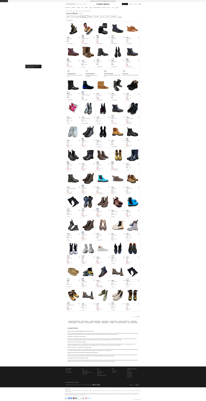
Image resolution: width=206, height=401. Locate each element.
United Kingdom (70, 399)
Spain (81, 399)
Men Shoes (75, 11)
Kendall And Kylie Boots (95, 321)
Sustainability (129, 372)
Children (86, 7)
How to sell (99, 370)
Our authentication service (87, 372)
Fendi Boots (80, 322)
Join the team (129, 375)
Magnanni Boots (85, 321)
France (66, 399)
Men (82, 7)
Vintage (103, 7)
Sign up (135, 4)
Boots (80, 11)
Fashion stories (129, 377)
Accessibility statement (69, 384)
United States (75, 399)
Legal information (77, 384)
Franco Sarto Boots (89, 322)
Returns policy (84, 373)
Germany (78, 399)
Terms (82, 384)
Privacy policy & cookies (88, 384)
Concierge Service (69, 372)
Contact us (114, 372)
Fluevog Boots (97, 322)
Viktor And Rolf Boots (132, 322)
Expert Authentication (90, 73)
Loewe (71, 11)
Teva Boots (112, 322)
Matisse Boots (105, 322)
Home (67, 11)
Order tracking (84, 370)
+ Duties (85, 64)
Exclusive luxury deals (108, 73)
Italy (83, 399)
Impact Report (129, 373)
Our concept (68, 370)
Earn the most (125, 73)
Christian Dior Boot (73, 322)
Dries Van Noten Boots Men (74, 321)
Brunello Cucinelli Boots (124, 321)
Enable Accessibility (4, 1)
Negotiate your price (71, 73)
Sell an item (125, 4)
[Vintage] (106, 7)
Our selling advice (100, 372)
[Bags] (92, 7)
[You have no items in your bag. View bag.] (140, 4)
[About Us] (119, 7)
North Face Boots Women (121, 322)
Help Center (114, 370)
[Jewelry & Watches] (101, 7)
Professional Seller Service (102, 375)
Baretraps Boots (113, 321)
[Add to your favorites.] (79, 37)
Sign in (131, 4)
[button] (140, 4)
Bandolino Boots (105, 321)
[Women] (80, 7)
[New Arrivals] (70, 7)
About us (128, 370)
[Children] (88, 7)
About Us (117, 7)
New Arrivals (67, 7)
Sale (113, 7)
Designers (73, 7)
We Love (108, 7)
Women (78, 7)
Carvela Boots (133, 321)
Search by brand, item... (71, 4)
